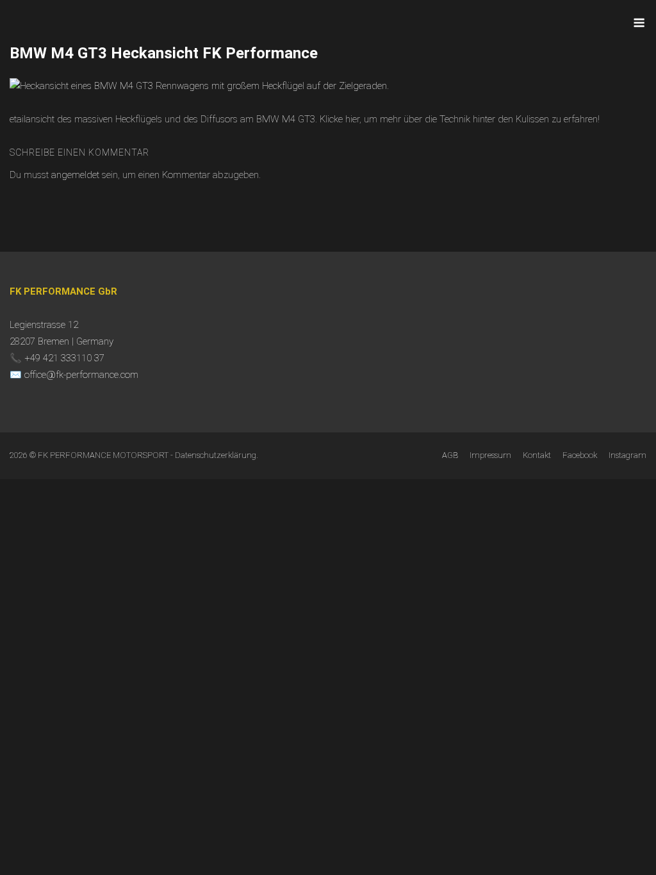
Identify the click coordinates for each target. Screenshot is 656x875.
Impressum (490, 455)
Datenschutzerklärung (215, 455)
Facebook (579, 455)
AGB (450, 455)
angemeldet (75, 175)
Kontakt (537, 455)
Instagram (627, 455)
